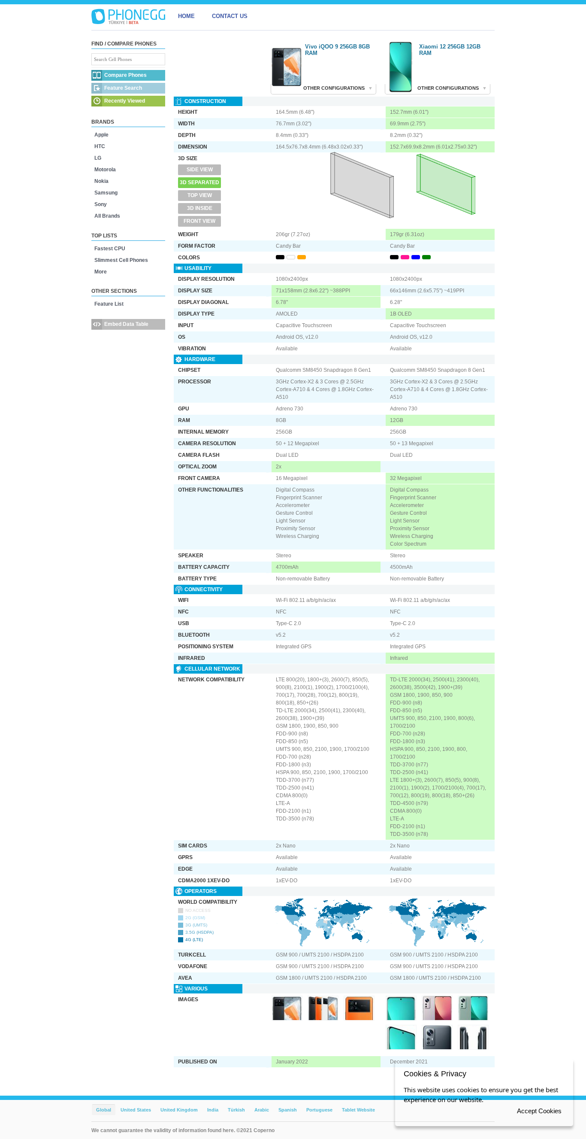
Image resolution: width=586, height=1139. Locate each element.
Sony (100, 204)
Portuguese (319, 1109)
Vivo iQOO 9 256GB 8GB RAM (337, 49)
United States (136, 1109)
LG (97, 158)
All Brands (107, 216)
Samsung (106, 193)
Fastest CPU (109, 249)
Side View (200, 170)
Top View (199, 195)
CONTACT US (230, 16)
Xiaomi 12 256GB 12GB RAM (449, 49)
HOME (186, 16)
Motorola (105, 170)
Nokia (101, 181)
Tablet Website (358, 1109)
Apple (101, 135)
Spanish (287, 1109)
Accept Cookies (539, 1111)
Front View (199, 221)
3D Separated (199, 182)
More (100, 272)
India (212, 1109)
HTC (99, 146)
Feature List (109, 304)
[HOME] (128, 16)
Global (103, 1109)
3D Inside (199, 208)
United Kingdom (179, 1109)
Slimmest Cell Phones (121, 260)
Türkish (236, 1109)
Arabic (261, 1109)
